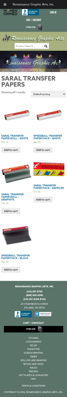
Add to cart (11, 150)
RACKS (33, 367)
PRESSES (33, 371)
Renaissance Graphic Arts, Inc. (33, 4)
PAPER (33, 356)
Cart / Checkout (33, 20)
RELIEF (33, 345)
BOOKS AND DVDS (33, 364)
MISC (33, 378)
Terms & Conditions (33, 385)
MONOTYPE (33, 349)
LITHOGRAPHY (34, 341)
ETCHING (33, 338)
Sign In (53, 13)
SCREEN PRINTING (33, 352)
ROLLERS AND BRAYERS (34, 360)
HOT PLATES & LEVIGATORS (33, 375)
